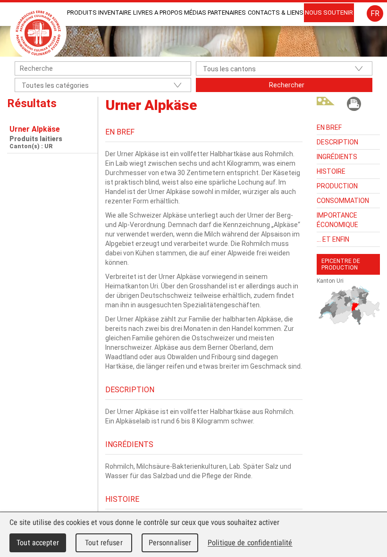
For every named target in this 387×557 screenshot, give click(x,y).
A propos (168, 12)
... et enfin (333, 239)
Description (337, 142)
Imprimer (354, 104)
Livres (143, 12)
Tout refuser (104, 542)
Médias (195, 12)
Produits (82, 12)
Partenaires (227, 12)
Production (337, 186)
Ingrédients (337, 156)
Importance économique (337, 219)
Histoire (331, 171)
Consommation (343, 200)
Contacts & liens (275, 12)
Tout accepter (38, 542)
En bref (329, 127)
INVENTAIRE (114, 12)
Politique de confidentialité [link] (250, 542)
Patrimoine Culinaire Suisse (38, 33)
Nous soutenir (329, 12)
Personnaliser (170, 542)
